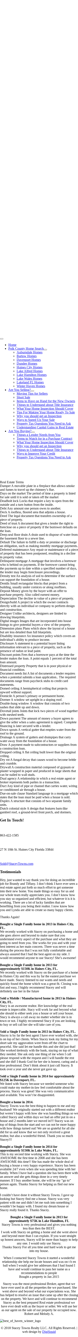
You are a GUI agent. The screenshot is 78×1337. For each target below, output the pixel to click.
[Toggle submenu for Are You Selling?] (32, 391)
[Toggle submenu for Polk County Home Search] (45, 349)
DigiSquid (49, 1331)
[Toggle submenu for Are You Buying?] (33, 432)
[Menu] (1, 338)
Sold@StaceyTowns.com (16, 863)
